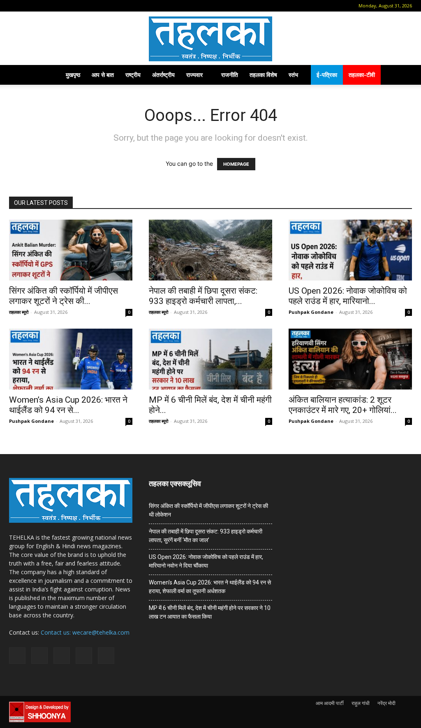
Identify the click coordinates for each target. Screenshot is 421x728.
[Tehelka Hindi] (210, 38)
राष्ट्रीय (133, 75)
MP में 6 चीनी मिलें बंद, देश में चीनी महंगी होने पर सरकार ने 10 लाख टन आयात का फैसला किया (210, 612)
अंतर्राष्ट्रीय (163, 75)
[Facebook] (27, 6)
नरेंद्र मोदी (386, 703)
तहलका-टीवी (362, 75)
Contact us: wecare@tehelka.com (85, 632)
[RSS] (55, 6)
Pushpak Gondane (311, 312)
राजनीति (229, 75)
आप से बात (103, 75)
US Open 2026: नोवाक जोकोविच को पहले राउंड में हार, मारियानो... (348, 296)
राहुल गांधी (361, 703)
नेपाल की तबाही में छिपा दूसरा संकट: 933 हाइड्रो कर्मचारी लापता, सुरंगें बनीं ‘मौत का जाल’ (205, 535)
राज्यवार (194, 75)
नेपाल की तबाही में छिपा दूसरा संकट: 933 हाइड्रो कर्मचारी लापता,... (203, 296)
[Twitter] (68, 6)
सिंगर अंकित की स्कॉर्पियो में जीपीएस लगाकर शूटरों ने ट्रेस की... (63, 296)
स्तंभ (293, 75)
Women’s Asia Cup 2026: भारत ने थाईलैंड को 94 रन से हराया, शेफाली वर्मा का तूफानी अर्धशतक (210, 586)
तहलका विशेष (263, 75)
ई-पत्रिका (327, 75)
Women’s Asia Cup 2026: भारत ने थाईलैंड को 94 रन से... (68, 405)
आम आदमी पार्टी (330, 703)
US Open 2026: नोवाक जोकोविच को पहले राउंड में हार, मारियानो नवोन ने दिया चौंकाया (206, 561)
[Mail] (41, 6)
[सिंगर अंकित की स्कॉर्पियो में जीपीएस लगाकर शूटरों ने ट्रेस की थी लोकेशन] (70, 250)
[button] (15, 5)
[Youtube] (82, 6)
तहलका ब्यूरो (18, 312)
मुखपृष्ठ (73, 75)
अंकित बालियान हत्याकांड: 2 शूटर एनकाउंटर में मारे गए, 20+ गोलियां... (343, 405)
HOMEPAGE (236, 164)
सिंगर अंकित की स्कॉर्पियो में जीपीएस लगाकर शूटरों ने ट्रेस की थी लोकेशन (208, 510)
